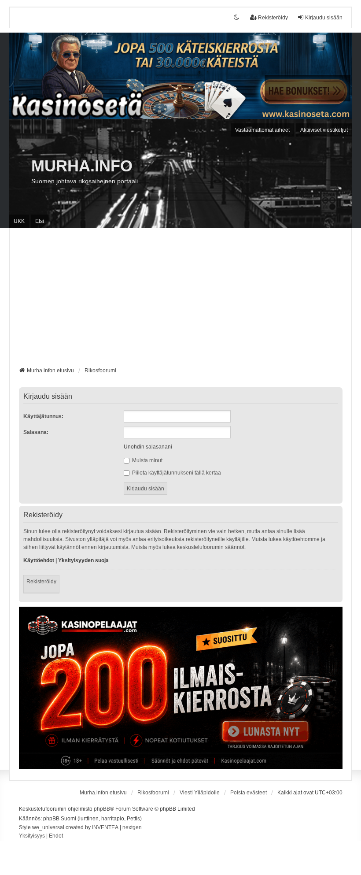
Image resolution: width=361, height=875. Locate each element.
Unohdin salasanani (148, 447)
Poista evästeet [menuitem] (248, 793)
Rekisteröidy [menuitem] (273, 18)
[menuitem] (32, 836)
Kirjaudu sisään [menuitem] (324, 18)
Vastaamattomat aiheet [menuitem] (262, 130)
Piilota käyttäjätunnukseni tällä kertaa (176, 473)
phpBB (102, 809)
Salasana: (35, 432)
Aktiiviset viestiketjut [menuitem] (324, 130)
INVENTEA (105, 827)
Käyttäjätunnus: (43, 416)
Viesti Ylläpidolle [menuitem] (200, 793)
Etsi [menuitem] (39, 221)
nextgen (132, 827)
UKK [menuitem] (19, 221)
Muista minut (146, 460)
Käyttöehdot (38, 560)
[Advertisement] (181, 300)
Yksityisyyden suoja (83, 560)
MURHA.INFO (82, 166)
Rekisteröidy (41, 581)
